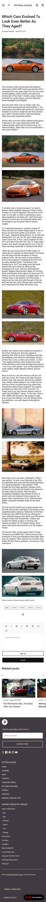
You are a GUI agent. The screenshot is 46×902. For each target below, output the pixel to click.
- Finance (5, 821)
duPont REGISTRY (8, 809)
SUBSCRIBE (23, 744)
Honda (22, 608)
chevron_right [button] (43, 675)
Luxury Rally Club (8, 852)
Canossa (5, 840)
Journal (30, 608)
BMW (7, 608)
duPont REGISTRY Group (15, 874)
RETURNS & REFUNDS (10, 786)
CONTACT (5, 778)
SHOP (4, 775)
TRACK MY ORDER (9, 782)
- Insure (4, 825)
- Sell (4, 817)
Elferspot (5, 864)
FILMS (4, 767)
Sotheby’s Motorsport (10, 860)
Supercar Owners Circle (10, 856)
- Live (4, 828)
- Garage (5, 832)
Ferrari (14, 608)
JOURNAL (5, 771)
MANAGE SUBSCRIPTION (11, 798)
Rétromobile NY (8, 848)
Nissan (38, 608)
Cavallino (5, 844)
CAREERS (5, 794)
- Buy (4, 813)
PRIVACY (5, 790)
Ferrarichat (6, 836)
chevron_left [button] (2, 675)
